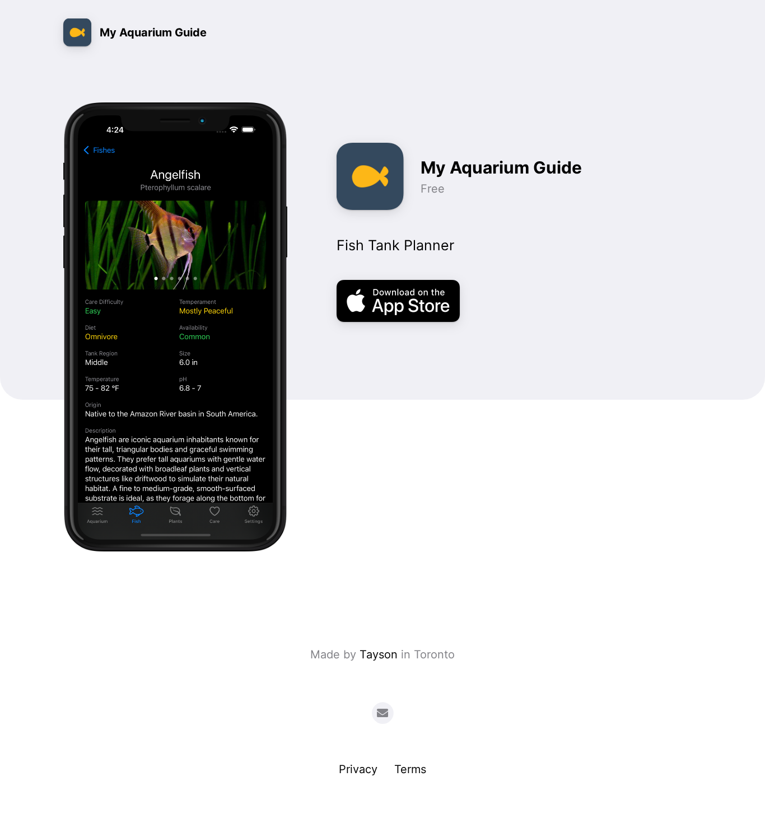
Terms (410, 769)
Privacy (358, 769)
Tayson (379, 654)
